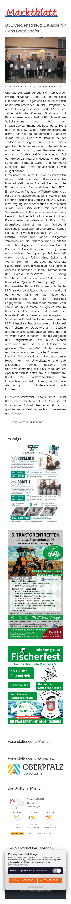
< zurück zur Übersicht (27, 422)
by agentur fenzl (35, 886)
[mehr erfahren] (41, 870)
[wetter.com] (17, 834)
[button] (64, 12)
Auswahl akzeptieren (23, 880)
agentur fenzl (44, 890)
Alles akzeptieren (49, 880)
